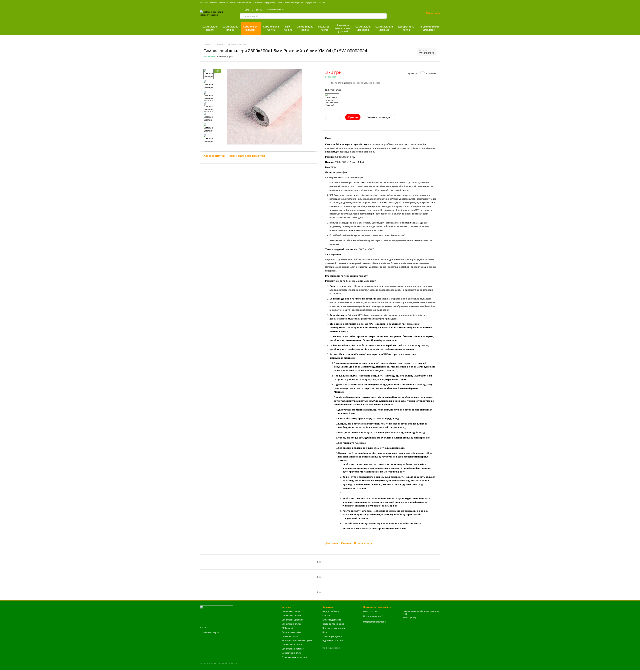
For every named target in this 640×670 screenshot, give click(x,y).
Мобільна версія (211, 633)
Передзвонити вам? (275, 9)
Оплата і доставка (219, 3)
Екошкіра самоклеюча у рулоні (342, 28)
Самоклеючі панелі (210, 28)
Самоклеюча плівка (230, 28)
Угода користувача (294, 3)
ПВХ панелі (288, 28)
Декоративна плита (406, 28)
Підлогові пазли (324, 28)
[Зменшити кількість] (327, 117)
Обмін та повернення (240, 3)
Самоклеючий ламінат (384, 28)
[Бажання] (413, 13)
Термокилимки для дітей (429, 28)
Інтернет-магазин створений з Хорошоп (218, 663)
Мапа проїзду (409, 617)
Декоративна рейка (305, 28)
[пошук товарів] (384, 16)
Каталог (204, 3)
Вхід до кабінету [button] (330, 611)
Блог (280, 3)
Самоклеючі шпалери (250, 28)
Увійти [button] (334, 83)
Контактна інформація (264, 3)
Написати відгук (224, 57)
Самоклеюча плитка (271, 28)
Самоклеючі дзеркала (363, 28)
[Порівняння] (404, 13)
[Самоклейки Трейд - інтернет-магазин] (216, 613)
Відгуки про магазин (315, 3)
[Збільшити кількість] (338, 117)
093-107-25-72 (254, 9)
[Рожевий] (332, 100)
